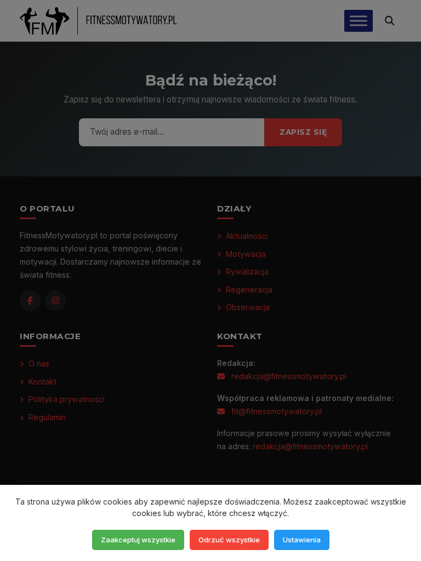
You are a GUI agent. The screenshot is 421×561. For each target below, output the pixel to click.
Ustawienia (302, 539)
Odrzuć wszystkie (229, 539)
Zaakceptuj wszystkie (138, 539)
